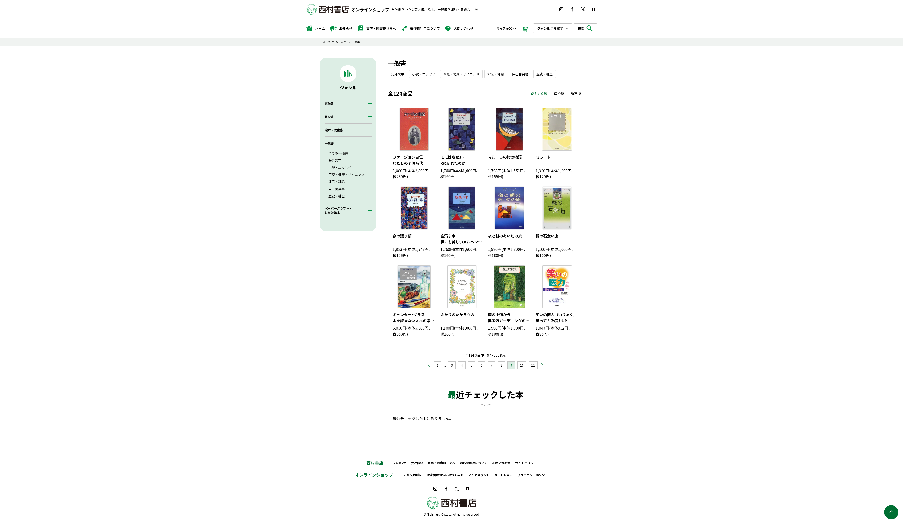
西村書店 (374, 463)
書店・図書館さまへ (381, 28)
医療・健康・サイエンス (346, 174)
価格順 (559, 93)
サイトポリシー (526, 463)
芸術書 (329, 117)
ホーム (320, 28)
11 (533, 365)
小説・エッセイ (339, 167)
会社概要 (417, 463)
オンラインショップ (370, 9)
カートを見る (503, 475)
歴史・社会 (336, 196)
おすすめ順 (539, 93)
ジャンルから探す (550, 28)
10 (522, 365)
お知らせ (345, 28)
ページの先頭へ (891, 512)
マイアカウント (507, 28)
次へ (540, 366)
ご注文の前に (413, 475)
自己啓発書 (336, 188)
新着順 (576, 93)
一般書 (356, 42)
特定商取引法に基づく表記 (445, 475)
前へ (431, 364)
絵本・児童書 (334, 130)
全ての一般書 (338, 153)
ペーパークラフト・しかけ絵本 (338, 210)
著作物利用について (425, 28)
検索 (581, 28)
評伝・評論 (336, 181)
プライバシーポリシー (532, 475)
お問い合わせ (464, 28)
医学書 (329, 103)
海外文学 (334, 160)
